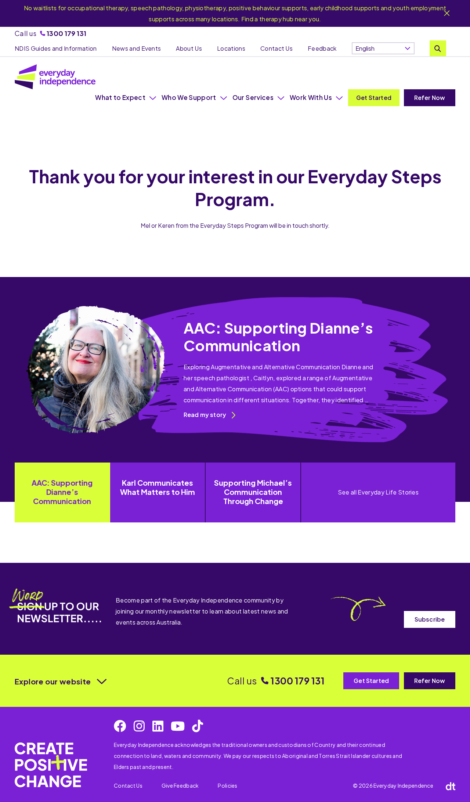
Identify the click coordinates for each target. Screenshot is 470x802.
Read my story (205, 414)
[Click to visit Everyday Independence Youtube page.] (178, 726)
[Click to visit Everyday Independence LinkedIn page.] (157, 726)
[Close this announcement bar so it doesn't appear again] (447, 14)
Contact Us (276, 48)
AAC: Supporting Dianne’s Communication (62, 492)
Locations (231, 48)
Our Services (253, 97)
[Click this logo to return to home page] (55, 76)
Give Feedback (180, 785)
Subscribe (430, 619)
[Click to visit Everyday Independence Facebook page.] (120, 726)
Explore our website (53, 681)
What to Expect (120, 97)
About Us (189, 48)
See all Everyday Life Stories (378, 492)
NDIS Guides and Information (56, 48)
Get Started (373, 97)
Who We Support (189, 97)
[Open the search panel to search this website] (438, 48)
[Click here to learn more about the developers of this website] (450, 785)
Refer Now (429, 97)
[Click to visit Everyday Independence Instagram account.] (139, 726)
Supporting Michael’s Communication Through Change (253, 492)
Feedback (322, 48)
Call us (50, 33)
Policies (227, 785)
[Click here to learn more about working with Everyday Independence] (51, 764)
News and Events (136, 48)
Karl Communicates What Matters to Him (157, 487)
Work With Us (311, 97)
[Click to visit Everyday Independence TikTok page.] (197, 726)
